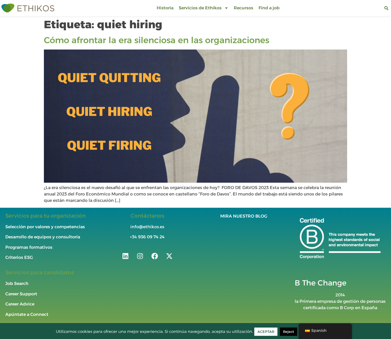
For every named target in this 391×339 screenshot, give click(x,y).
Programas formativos (29, 247)
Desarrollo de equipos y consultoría (42, 236)
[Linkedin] (125, 256)
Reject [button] (288, 331)
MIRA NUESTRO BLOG (243, 216)
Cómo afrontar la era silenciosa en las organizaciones (156, 40)
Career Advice (19, 304)
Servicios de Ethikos (200, 7)
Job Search (16, 283)
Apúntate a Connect (26, 314)
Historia (165, 7)
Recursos (243, 7)
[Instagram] (140, 256)
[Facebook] (154, 256)
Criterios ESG (19, 257)
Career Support (21, 293)
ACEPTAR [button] (265, 331)
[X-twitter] (169, 256)
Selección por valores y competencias (45, 226)
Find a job (269, 7)
